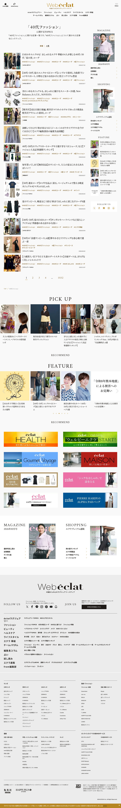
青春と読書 (6, 753)
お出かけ (48, 645)
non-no (83, 694)
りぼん (42, 703)
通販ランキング (45, 662)
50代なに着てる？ (56, 624)
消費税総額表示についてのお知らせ (59, 784)
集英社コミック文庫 (9, 721)
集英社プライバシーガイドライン (33, 784)
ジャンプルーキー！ (8, 712)
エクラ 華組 (89, 12)
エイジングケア (44, 629)
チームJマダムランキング (102, 645)
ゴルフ (33, 637)
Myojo (102, 691)
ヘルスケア (67, 12)
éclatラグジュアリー (35, 12)
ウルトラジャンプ (26, 726)
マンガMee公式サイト (46, 712)
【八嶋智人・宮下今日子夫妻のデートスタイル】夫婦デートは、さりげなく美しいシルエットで (53, 258)
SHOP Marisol (85, 761)
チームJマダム (38, 15)
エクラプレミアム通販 (70, 662)
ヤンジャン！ (25, 717)
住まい (38, 637)
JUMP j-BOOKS (45, 744)
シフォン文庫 (44, 753)
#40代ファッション (28, 62)
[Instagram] (109, 208)
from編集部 (83, 15)
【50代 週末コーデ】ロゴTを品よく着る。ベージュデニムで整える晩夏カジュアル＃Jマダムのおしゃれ (53, 184)
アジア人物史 (7, 756)
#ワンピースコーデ (28, 248)
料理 (73, 645)
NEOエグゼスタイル (46, 618)
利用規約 (46, 784)
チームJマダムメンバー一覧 (84, 645)
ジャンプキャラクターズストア (88, 749)
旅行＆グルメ (46, 637)
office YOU (63, 718)
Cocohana (62, 715)
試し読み (65, 15)
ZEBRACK (6, 709)
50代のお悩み (64, 637)
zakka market (84, 773)
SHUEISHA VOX (85, 755)
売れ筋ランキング (96, 121)
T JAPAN (83, 712)
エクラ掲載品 (95, 124)
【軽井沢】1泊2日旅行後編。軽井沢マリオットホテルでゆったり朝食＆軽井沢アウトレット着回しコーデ (52, 111)
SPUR (82, 703)
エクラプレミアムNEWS (31, 662)
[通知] (113, 208)
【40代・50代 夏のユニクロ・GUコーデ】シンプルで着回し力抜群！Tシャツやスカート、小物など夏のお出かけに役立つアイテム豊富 (53, 74)
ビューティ (57, 12)
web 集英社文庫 (8, 750)
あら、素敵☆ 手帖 (29, 650)
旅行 (42, 645)
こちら (101, 790)
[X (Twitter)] (94, 208)
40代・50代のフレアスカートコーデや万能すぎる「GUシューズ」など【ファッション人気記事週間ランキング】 (53, 148)
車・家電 (26, 637)
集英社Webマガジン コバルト (48, 750)
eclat (82, 709)
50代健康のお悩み (74, 633)
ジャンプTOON (7, 706)
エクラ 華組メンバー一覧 (31, 641)
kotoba (24, 761)
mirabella (83, 767)
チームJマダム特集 (30, 647)
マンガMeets (44, 718)
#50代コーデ (56, 62)
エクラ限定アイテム (96, 127)
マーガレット (44, 706)
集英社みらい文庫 (64, 741)
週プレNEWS (104, 694)
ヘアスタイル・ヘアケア (31, 629)
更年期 (40, 633)
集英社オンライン (85, 724)
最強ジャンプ (7, 700)
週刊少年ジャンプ (8, 691)
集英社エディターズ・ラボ (107, 744)
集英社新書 (25, 753)
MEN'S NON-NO (85, 718)
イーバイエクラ (95, 130)
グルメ (55, 645)
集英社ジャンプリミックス (10, 718)
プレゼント (40, 666)
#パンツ (77, 190)
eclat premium (85, 764)
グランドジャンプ (26, 723)
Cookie (62, 712)
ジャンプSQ (6, 694)
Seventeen (84, 691)
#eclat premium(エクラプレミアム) (35, 101)
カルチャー (55, 637)
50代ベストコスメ (61, 629)
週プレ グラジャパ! (105, 697)
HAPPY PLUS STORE (86, 752)
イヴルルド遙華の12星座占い (33, 654)
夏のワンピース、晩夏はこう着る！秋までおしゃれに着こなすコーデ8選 (53, 201)
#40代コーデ (67, 62)
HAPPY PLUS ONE (86, 715)
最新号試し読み (95, 68)
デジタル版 (94, 74)
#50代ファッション (43, 62)
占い (57, 15)
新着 (41, 46)
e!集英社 (24, 764)
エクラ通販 (73, 15)
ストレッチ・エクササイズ (51, 633)
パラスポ (103, 703)
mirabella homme (86, 770)
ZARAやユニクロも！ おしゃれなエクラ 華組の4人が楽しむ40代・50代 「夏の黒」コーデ (53, 56)
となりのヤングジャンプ (28, 720)
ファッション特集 (68, 624)
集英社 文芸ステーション (10, 747)
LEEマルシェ (84, 758)
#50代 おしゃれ (68, 264)
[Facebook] (99, 208)
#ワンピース (69, 245)
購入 (92, 78)
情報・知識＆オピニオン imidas (30, 767)
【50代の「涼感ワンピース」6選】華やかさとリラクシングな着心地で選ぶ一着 (53, 239)
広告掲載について (8, 784)
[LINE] (104, 208)
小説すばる (6, 744)
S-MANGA (6, 715)
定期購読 (93, 71)
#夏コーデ (64, 172)
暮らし (60, 645)
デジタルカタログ (56, 662)
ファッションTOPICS (30, 624)
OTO (82, 741)
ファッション (48, 12)
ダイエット (63, 633)
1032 (60, 278)
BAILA (83, 697)
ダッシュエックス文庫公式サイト (49, 747)
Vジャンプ (6, 697)
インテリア (67, 645)
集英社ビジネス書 (26, 750)
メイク (53, 629)
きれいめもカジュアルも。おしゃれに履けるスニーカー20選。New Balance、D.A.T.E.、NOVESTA (51, 92)
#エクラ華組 (78, 227)
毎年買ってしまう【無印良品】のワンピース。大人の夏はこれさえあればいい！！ (53, 166)
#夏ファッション (79, 62)
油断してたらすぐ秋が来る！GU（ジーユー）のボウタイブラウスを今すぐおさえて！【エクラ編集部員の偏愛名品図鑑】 (53, 129)
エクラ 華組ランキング (48, 641)
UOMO (83, 721)
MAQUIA (83, 700)
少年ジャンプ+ (7, 703)
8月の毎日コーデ (43, 624)
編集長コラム (49, 15)
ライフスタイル (78, 12)
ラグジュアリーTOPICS (31, 618)
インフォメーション (29, 666)
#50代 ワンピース (76, 172)
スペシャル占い (48, 654)
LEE (82, 706)
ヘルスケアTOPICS (30, 633)
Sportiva (103, 700)
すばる (5, 741)
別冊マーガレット (45, 709)
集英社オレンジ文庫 (46, 741)
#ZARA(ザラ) (66, 117)
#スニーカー (77, 117)
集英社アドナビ (104, 741)
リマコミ (43, 715)
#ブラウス (77, 135)
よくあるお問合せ (19, 784)
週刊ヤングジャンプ (27, 709)
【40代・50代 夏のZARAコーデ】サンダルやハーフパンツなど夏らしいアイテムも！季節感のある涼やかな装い (53, 221)
